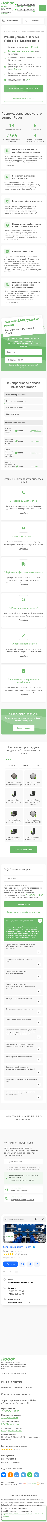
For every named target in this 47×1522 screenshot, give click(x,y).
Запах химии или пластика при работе (9, 453)
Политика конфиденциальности (23, 1495)
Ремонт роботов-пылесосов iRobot (17, 1387)
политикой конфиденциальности (27, 366)
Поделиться (3, 1474)
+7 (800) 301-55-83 (26, 4)
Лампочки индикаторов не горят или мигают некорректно (10, 466)
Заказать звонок (23, 728)
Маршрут (12, 1264)
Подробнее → (35, 431)
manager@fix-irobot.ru (11, 1430)
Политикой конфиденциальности (28, 1169)
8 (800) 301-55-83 (9, 1417)
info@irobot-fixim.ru (10, 1424)
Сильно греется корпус (8, 431)
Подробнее (23, 513)
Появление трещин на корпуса (9, 441)
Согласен (39, 1513)
